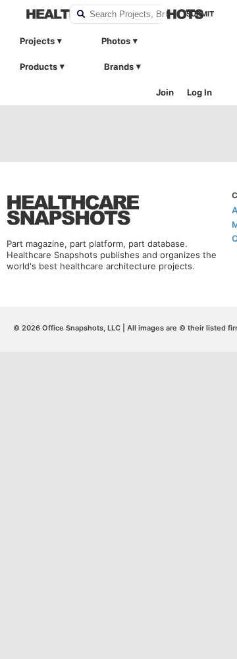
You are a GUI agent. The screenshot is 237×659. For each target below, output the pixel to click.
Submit (200, 13)
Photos (115, 41)
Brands (119, 66)
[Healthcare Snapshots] (39, 14)
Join (165, 92)
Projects (37, 41)
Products (38, 66)
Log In (199, 92)
